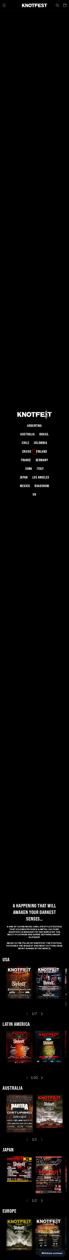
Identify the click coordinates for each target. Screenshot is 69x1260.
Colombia (40, 443)
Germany (42, 460)
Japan (24, 477)
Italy (40, 468)
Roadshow (41, 486)
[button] (4, 5)
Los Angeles (40, 477)
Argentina (34, 426)
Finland (41, 451)
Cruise (26, 451)
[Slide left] (27, 1013)
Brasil (44, 434)
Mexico (25, 486)
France (26, 460)
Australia (27, 434)
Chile (25, 443)
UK (34, 494)
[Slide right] (42, 1013)
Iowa (28, 468)
